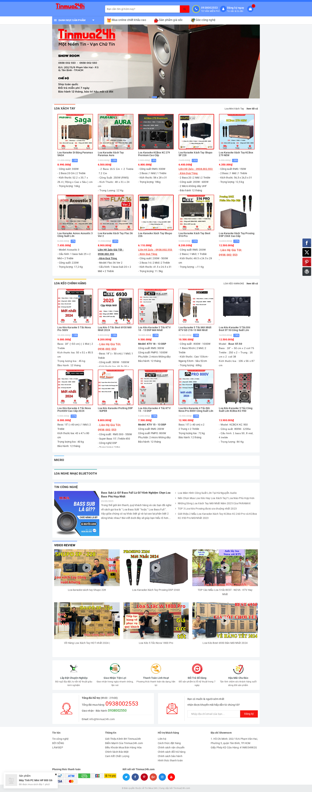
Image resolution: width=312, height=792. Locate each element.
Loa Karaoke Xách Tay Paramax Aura (111, 154)
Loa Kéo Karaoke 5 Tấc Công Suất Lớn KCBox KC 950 (235, 409)
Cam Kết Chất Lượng (117, 756)
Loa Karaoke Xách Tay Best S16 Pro (195, 234)
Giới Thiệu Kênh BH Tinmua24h (123, 738)
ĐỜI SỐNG (58, 743)
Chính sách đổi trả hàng (171, 751)
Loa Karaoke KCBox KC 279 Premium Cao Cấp (154, 154)
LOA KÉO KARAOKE (234, 283)
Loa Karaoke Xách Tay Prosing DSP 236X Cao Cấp (236, 234)
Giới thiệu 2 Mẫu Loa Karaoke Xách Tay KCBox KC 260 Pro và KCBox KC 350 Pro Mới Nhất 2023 (217, 516)
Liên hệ (162, 738)
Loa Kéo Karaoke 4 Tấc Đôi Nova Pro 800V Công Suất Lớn (196, 409)
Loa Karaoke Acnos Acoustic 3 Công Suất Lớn (75, 234)
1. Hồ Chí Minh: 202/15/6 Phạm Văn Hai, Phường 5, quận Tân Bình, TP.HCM (234, 741)
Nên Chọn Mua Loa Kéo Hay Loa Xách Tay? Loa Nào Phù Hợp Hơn (216, 498)
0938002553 (209, 7)
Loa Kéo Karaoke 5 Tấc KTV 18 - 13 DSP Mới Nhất (154, 329)
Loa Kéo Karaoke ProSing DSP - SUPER (115, 409)
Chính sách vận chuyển (171, 747)
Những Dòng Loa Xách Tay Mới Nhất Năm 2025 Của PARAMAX (214, 503)
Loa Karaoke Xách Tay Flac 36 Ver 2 (115, 234)
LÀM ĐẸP (57, 747)
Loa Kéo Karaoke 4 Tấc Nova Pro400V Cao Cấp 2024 (74, 409)
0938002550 (117, 710)
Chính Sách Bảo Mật (117, 751)
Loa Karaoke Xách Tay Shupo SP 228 (196, 154)
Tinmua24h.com (181, 788)
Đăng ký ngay (235, 7)
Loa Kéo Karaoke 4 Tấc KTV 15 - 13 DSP (154, 409)
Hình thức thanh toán (170, 760)
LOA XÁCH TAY (64, 108)
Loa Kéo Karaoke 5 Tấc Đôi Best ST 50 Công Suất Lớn (234, 329)
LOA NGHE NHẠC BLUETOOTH (75, 473)
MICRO (59, 460)
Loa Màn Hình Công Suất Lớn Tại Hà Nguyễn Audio (207, 492)
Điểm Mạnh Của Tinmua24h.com (124, 743)
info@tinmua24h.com (102, 719)
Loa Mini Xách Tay (234, 108)
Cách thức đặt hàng (169, 743)
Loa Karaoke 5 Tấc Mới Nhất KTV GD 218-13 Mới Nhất (195, 329)
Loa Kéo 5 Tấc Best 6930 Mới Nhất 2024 (115, 329)
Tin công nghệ (66, 487)
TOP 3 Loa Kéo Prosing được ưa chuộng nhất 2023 (207, 508)
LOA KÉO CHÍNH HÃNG (70, 283)
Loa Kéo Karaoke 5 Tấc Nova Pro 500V (74, 329)
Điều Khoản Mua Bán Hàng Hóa (123, 747)
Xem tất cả (252, 108)
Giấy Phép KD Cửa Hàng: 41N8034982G (234, 747)
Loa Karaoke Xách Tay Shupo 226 (155, 234)
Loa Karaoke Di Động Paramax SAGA (75, 154)
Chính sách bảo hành (170, 756)
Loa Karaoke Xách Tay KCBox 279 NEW (236, 154)
